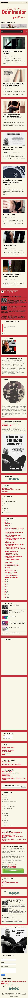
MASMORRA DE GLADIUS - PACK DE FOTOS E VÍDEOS (14, 779)
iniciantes (6, 505)
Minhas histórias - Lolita (14, 627)
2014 (5, 588)
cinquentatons (7, 804)
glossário (6, 811)
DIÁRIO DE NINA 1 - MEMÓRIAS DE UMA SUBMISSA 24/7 (15, 530)
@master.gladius (12, 864)
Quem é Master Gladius (8, 747)
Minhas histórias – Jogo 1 (7, 315)
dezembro (8, 523)
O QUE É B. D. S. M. (9, 215)
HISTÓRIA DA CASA (7, 488)
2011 (5, 593)
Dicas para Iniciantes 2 (12, 299)
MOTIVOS (7, 567)
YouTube (4, 881)
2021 (5, 579)
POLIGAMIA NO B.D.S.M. (11, 553)
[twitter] (22, 3)
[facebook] (20, 3)
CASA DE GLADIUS (7, 771)
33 (11, 291)
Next (15, 291)
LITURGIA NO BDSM (9, 245)
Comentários (7, 738)
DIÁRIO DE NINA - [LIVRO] (8, 835)
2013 (5, 589)
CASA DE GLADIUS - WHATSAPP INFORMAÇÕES (10, 773)
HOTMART (5, 491)
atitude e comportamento (10, 501)
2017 (5, 583)
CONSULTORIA (6, 761)
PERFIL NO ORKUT (9, 562)
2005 (5, 597)
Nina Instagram (6, 775)
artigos (6, 498)
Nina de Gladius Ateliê (8, 777)
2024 (5, 522)
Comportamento (8, 808)
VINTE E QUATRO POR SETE (12, 565)
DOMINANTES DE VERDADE (12, 559)
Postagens (6, 735)
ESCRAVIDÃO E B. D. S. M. (11, 570)
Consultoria (5, 487)
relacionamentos (8, 512)
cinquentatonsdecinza (9, 806)
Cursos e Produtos (7, 751)
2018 (5, 581)
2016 (5, 584)
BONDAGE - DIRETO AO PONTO (13, 547)
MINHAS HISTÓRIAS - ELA (11, 577)
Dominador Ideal (12, 616)
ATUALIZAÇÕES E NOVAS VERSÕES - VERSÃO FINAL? (14, 533)
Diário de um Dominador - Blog (10, 882)
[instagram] (26, 3)
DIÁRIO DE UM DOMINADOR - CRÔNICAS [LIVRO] (12, 837)
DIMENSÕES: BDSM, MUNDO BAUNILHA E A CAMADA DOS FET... (15, 539)
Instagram (5, 879)
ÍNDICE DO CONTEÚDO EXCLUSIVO (11, 489)
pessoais (6, 508)
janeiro (7, 527)
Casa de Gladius (6, 753)
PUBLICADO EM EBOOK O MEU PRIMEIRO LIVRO (13, 536)
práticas (6, 510)
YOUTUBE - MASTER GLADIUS (10, 834)
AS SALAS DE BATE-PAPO (11, 564)
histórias (6, 503)
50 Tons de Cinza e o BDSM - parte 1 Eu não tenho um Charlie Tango (16, 622)
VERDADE (7, 569)
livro (5, 818)
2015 (5, 586)
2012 (5, 591)
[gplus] (24, 3)
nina (3, 754)
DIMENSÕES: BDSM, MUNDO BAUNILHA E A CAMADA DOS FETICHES (12, 182)
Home (3, 746)
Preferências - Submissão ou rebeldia (11, 633)
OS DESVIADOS (9, 561)
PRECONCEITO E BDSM (11, 572)
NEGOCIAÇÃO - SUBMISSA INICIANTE (11, 764)
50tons (5, 794)
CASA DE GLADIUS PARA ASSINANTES (12, 832)
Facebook (5, 884)
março (7, 525)
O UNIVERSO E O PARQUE (11, 554)
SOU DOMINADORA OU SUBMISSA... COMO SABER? (14, 557)
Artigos (4, 748)
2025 (5, 520)
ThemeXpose (15, 996)
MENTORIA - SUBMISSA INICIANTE (11, 763)
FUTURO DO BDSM (10, 574)
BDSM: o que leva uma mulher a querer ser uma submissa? (16, 611)
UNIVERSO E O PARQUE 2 (11, 575)
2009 (5, 596)
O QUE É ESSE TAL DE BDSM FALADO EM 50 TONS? (14, 545)
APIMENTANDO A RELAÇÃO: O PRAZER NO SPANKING (15, 549)
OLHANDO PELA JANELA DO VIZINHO (14, 528)
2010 (5, 594)
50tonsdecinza (7, 797)
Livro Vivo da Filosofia (8, 750)
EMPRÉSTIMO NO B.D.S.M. (11, 551)
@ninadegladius (12, 866)
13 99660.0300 (12, 867)
